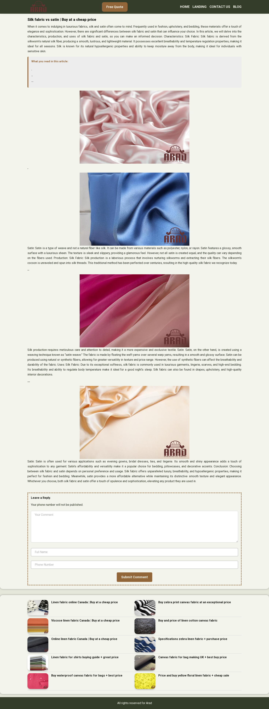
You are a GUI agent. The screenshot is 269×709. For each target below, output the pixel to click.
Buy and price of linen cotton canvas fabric (187, 620)
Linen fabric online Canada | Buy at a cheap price (84, 602)
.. (32, 75)
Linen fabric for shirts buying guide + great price (85, 657)
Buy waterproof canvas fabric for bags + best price (86, 675)
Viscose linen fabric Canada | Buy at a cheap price (85, 620)
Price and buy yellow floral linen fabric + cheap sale (193, 675)
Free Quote (114, 7)
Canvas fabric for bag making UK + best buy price (192, 657)
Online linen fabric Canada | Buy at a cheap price (84, 639)
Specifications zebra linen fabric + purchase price (192, 639)
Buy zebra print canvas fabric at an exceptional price (194, 602)
